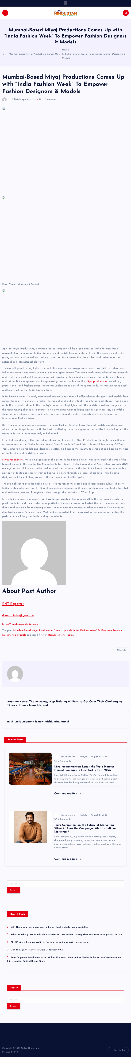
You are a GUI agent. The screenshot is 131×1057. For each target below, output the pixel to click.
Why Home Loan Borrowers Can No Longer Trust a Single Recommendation (49, 927)
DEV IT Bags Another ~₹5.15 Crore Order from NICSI (37, 950)
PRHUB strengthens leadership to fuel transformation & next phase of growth (50, 942)
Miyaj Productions (12, 460)
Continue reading (66, 793)
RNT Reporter (13, 604)
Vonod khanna (68, 757)
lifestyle (122, 650)
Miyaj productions (96, 381)
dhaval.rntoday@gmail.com (18, 615)
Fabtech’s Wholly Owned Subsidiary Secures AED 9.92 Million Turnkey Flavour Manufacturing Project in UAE (66, 935)
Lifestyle (16, 99)
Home (65, 50)
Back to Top (120, 1050)
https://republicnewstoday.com (20, 624)
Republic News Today (60, 635)
